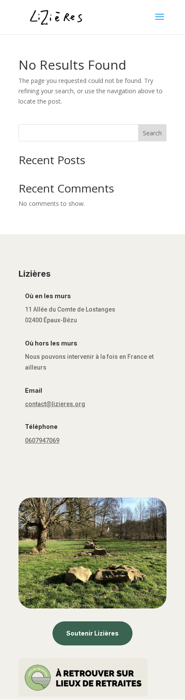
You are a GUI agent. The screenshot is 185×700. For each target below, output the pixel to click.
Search (152, 133)
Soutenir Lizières (92, 633)
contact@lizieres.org (55, 403)
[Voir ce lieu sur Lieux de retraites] (83, 694)
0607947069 (42, 440)
